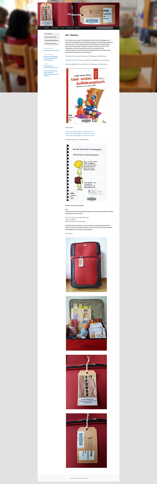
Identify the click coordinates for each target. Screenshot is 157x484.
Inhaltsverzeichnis (76, 60)
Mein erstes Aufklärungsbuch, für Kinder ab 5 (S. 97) (80, 131)
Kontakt (77, 28)
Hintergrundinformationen (51, 40)
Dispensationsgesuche (51, 43)
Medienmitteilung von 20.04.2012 (51, 50)
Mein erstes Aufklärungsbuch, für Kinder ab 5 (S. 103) (80, 133)
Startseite (46, 28)
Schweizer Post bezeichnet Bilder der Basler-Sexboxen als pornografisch (51, 58)
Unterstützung (69, 28)
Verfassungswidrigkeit (50, 37)
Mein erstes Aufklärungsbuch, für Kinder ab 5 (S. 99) (80, 135)
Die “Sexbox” (48, 33)
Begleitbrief (72, 56)
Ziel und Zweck (55, 28)
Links (62, 28)
